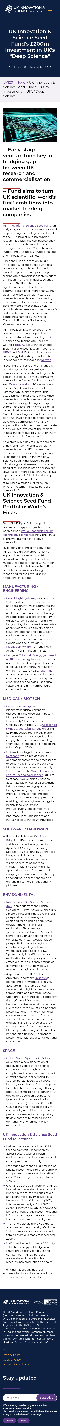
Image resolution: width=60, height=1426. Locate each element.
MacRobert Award (18, 647)
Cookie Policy (12, 1359)
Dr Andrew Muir (20, 384)
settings (37, 1414)
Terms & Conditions (16, 1364)
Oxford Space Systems (21, 1058)
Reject (23, 1420)
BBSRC (20, 345)
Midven (46, 360)
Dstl (20, 352)
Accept (9, 1420)
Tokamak (45, 671)
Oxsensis (41, 978)
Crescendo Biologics (20, 706)
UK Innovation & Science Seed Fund (27, 226)
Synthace (12, 756)
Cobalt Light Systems (20, 598)
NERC (7, 352)
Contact (8, 1350)
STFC (49, 337)
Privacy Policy (12, 1355)
